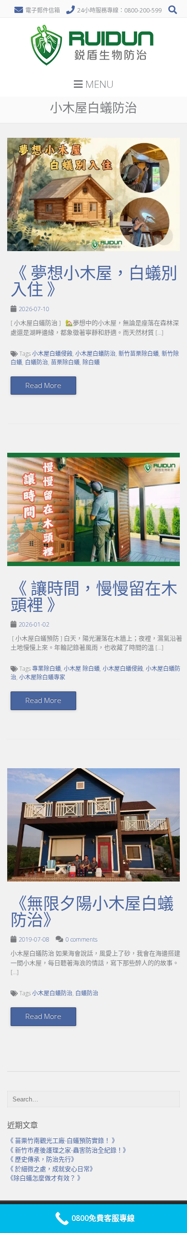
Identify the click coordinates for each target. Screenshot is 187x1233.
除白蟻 (91, 362)
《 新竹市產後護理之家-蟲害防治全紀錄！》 (68, 1150)
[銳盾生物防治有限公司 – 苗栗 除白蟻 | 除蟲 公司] (93, 69)
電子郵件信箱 (42, 10)
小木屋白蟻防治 (95, 354)
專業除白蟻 (46, 669)
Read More (43, 385)
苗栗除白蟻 (65, 362)
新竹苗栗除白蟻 (138, 354)
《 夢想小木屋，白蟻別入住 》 (94, 281)
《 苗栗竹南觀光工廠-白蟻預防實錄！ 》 (62, 1140)
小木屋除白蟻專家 (42, 677)
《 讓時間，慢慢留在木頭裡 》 (94, 597)
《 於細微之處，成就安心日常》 (51, 1168)
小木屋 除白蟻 (82, 669)
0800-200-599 (143, 10)
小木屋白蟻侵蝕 (52, 354)
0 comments (81, 939)
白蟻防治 (36, 362)
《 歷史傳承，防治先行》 (42, 1159)
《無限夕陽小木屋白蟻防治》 (92, 912)
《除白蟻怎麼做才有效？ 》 (45, 1177)
